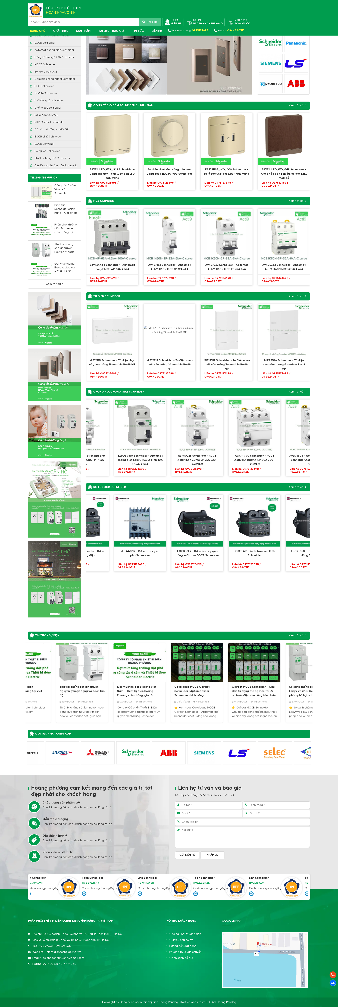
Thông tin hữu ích (43, 177)
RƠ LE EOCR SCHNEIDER (109, 487)
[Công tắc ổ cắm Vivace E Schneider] (41, 192)
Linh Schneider (120, 877)
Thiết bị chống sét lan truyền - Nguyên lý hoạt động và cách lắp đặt (65, 252)
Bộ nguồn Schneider (47, 151)
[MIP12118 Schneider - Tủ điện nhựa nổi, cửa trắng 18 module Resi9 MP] (112, 330)
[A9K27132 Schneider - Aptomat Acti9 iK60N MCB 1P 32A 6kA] (169, 234)
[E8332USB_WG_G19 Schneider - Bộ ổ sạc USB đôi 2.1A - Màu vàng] (226, 139)
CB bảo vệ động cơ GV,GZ (51, 129)
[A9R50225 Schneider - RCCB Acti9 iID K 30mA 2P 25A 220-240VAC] (169, 425)
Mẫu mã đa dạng (55, 819)
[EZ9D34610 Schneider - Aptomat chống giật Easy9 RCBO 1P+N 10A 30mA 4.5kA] (112, 425)
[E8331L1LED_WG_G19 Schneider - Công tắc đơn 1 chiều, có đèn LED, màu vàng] (112, 139)
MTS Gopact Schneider (49, 122)
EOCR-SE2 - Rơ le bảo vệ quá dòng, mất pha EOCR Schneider (169, 553)
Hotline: (231, 30)
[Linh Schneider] (97, 888)
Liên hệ (157, 31)
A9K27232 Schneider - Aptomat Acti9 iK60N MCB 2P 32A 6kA (226, 267)
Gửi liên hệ (187, 855)
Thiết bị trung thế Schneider (52, 158)
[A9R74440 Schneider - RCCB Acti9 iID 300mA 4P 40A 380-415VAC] (226, 425)
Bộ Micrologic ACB (46, 71)
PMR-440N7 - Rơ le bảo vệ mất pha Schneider (112, 553)
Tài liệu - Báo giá (111, 31)
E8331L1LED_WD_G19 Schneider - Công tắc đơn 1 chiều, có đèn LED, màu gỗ (284, 172)
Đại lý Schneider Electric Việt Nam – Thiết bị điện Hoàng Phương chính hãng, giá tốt (108, 691)
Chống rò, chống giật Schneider (118, 391)
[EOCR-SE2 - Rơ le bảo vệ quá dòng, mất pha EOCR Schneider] (169, 521)
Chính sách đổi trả (181, 957)
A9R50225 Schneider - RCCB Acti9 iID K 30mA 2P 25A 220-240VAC (169, 458)
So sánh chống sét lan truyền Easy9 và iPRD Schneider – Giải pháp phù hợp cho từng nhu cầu (283, 691)
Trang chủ (36, 31)
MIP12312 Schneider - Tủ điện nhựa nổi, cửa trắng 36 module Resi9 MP (227, 363)
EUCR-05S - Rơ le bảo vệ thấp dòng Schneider (284, 553)
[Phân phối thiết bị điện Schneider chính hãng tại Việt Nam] (41, 231)
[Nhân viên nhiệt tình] (34, 856)
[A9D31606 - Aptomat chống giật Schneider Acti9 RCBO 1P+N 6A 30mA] (284, 425)
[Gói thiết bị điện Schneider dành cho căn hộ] (54, 499)
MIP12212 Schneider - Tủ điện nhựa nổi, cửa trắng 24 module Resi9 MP (169, 363)
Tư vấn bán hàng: (189, 30)
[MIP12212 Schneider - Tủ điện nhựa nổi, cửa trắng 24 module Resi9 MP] (169, 330)
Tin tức (138, 31)
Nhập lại (212, 855)
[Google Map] (265, 935)
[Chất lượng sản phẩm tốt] (34, 807)
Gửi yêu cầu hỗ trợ (181, 940)
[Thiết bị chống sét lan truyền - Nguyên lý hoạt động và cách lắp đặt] (41, 250)
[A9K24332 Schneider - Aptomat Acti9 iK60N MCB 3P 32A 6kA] (284, 234)
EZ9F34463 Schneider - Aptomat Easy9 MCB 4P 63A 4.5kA (112, 267)
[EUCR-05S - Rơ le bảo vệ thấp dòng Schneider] (284, 521)
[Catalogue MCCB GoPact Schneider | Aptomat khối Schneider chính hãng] (169, 662)
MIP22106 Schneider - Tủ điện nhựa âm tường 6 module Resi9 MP (284, 363)
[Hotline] (332, 974)
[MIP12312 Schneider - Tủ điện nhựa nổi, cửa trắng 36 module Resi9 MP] (226, 330)
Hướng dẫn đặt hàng (182, 946)
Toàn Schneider (65, 877)
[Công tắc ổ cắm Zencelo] (169, 59)
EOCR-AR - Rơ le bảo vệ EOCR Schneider (227, 553)
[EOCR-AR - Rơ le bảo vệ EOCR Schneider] (226, 521)
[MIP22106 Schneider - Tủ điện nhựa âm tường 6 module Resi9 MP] (284, 330)
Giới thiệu (60, 31)
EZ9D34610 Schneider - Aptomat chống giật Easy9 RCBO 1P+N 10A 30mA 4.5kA (112, 458)
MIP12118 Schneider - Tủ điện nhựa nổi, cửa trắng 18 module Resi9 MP (112, 362)
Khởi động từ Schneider (49, 100)
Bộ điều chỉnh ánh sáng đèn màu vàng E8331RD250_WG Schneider (169, 171)
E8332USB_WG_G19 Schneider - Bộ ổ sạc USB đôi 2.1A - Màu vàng (226, 171)
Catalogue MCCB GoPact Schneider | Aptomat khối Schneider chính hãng (164, 691)
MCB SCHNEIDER (104, 200)
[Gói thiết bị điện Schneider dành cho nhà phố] (54, 579)
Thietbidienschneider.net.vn (63, 951)
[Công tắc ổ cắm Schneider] (54, 375)
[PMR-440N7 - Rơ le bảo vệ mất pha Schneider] (112, 521)
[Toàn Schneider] (42, 888)
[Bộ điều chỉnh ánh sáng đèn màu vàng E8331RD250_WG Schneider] (169, 139)
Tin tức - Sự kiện (47, 635)
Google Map (231, 920)
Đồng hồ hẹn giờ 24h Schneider (54, 57)
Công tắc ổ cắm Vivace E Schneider (65, 189)
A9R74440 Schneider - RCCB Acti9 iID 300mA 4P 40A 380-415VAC (226, 458)
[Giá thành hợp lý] (34, 840)
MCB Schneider (44, 86)
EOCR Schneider (45, 43)
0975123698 (119, 883)
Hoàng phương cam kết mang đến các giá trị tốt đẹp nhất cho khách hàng (91, 791)
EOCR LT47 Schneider (48, 136)
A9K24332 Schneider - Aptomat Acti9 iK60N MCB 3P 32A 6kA (284, 267)
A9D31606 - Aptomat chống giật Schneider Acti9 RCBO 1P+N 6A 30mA (284, 458)
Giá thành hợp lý (54, 835)
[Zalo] (57, 893)
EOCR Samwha (44, 144)
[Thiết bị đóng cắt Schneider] (54, 431)
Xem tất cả (53, 284)
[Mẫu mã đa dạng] (34, 823)
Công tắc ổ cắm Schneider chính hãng (123, 105)
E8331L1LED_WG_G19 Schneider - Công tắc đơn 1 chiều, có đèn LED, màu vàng (112, 172)
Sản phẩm (83, 31)
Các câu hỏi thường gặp (185, 934)
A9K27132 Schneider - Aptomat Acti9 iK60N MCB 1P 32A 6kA (169, 267)
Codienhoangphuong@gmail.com (69, 888)
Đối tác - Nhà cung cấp (53, 733)
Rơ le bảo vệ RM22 (46, 115)
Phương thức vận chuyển (185, 951)
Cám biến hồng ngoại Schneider (55, 79)
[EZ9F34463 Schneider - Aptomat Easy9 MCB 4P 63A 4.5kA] (112, 234)
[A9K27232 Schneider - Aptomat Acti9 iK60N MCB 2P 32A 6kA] (226, 234)
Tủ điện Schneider (46, 93)
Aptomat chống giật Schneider (54, 50)
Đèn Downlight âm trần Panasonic (56, 165)
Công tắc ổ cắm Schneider (52, 35)
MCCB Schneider (45, 64)
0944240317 (63, 883)
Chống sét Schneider (48, 107)
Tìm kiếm (152, 21)
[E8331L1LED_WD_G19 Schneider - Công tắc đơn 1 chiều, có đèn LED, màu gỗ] (284, 139)
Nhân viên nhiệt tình (57, 852)
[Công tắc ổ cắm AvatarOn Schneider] (54, 318)
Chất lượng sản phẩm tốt (61, 802)
